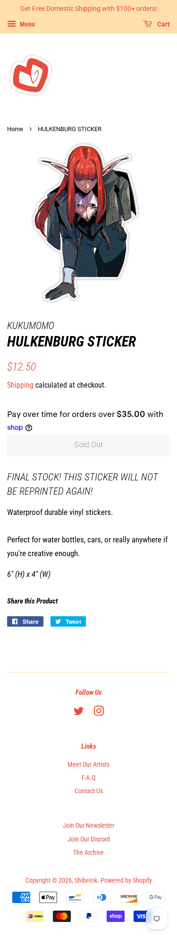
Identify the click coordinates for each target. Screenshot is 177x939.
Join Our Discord (88, 839)
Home (15, 129)
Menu (26, 24)
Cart (163, 24)
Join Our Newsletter (88, 826)
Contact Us (89, 791)
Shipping (20, 385)
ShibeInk (86, 881)
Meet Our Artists (88, 765)
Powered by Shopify (126, 881)
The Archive (88, 853)
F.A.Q (88, 778)
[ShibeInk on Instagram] (98, 713)
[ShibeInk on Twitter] (79, 713)
